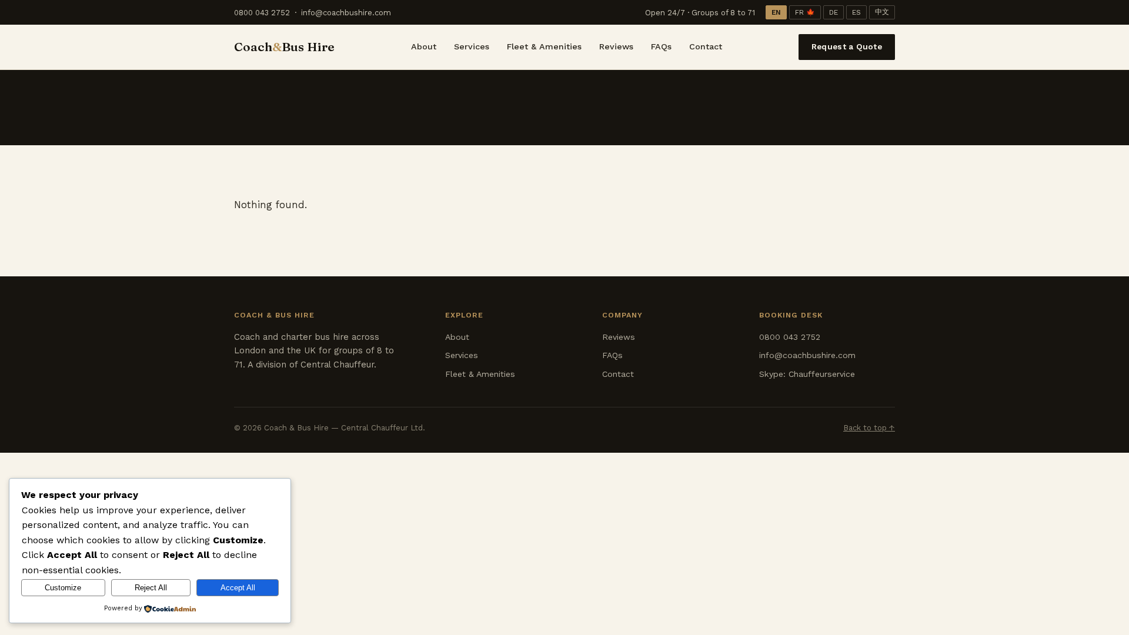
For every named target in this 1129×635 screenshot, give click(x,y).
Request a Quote (846, 46)
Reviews (616, 46)
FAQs (661, 46)
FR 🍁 (805, 12)
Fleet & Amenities (544, 46)
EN (776, 12)
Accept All (238, 587)
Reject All (151, 587)
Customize (63, 587)
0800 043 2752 (262, 12)
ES (856, 12)
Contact (705, 46)
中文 (882, 12)
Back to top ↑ (869, 427)
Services (471, 46)
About (423, 46)
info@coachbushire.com (346, 12)
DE (833, 12)
